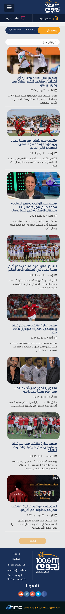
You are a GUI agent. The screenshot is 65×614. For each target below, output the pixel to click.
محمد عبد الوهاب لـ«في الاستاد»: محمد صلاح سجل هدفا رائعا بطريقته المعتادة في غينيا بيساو (34, 207)
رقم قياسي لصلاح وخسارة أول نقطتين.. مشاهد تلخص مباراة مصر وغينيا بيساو (34, 81)
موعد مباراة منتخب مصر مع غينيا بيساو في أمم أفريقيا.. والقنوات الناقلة (34, 447)
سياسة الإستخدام (16, 570)
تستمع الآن (52, 30)
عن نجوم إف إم (16, 564)
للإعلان (16, 554)
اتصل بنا (16, 559)
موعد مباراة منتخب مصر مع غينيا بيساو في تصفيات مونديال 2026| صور (34, 329)
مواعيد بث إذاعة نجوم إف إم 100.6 (16, 577)
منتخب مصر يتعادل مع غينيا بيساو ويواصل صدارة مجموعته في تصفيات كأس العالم (34, 144)
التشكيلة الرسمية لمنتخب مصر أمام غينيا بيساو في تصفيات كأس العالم (32, 267)
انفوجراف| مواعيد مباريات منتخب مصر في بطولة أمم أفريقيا (34, 508)
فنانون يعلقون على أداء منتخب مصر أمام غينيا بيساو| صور (35, 389)
